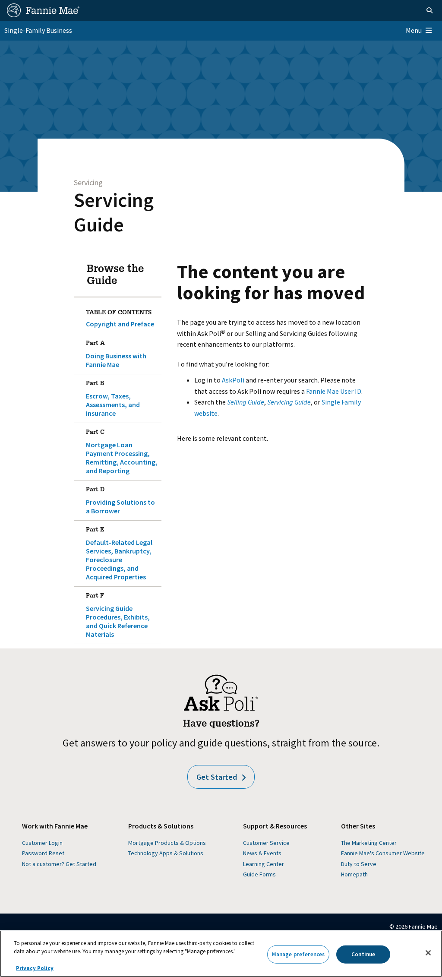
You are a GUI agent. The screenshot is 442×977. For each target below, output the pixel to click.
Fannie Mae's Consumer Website (383, 853)
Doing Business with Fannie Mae (116, 355)
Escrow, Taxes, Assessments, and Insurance (113, 399)
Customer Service (266, 843)
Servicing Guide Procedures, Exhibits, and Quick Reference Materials (118, 616)
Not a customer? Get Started (59, 864)
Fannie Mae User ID (333, 391)
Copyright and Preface (120, 323)
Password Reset (43, 853)
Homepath (354, 874)
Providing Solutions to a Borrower (120, 501)
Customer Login (42, 843)
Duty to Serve (358, 864)
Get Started (216, 777)
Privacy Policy (35, 968)
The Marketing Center (369, 843)
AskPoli (233, 380)
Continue (363, 954)
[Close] (428, 952)
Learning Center (263, 864)
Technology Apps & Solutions (165, 853)
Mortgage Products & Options (167, 843)
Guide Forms (259, 874)
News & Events (262, 853)
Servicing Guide (114, 212)
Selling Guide (245, 402)
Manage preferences (298, 954)
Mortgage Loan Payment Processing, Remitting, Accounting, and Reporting (122, 452)
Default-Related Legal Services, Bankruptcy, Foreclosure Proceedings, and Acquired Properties (119, 554)
